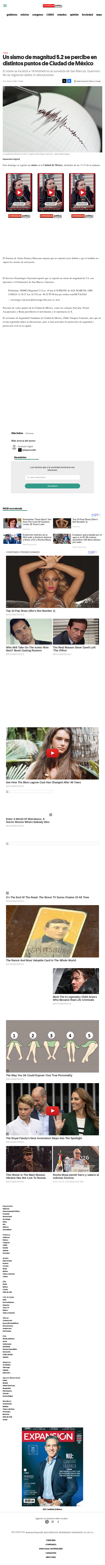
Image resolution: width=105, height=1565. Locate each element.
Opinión (5, 1250)
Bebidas (5, 1406)
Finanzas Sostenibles (10, 1349)
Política (6, 1234)
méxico (25, 14)
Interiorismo (7, 1331)
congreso (37, 14)
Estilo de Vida (7, 1417)
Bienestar (6, 1414)
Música (5, 1310)
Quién (5, 1258)
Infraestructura (8, 1326)
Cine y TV (6, 1307)
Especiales (6, 1372)
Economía (6, 1214)
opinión (74, 14)
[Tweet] (64, 81)
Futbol (5, 1380)
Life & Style (8, 1297)
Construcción (7, 1320)
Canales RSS (51, 1553)
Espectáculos (7, 1260)
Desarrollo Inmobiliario (11, 1323)
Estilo (4, 1299)
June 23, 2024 (54, 300)
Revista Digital (8, 1396)
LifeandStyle (7, 1229)
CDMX (50, 14)
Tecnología (6, 1219)
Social (5, 1341)
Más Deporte (7, 1391)
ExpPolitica (47, 1522)
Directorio (51, 1557)
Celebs (5, 1289)
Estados (5, 1247)
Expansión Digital (25, 446)
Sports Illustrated (11, 1377)
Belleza (5, 1271)
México (5, 1240)
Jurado (5, 1419)
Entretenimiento (8, 1302)
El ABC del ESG (8, 1354)
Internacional (7, 1216)
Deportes (6, 1305)
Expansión (8, 1206)
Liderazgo (6, 1367)
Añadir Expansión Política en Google (89, 81)
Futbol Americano (9, 1385)
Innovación (6, 1352)
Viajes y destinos (8, 1409)
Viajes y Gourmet (9, 1274)
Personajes (6, 1411)
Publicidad (51, 1540)
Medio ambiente (8, 1338)
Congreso (6, 1242)
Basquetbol (7, 1388)
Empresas (6, 1208)
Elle (4, 1281)
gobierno (12, 14)
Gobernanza (7, 1344)
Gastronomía (7, 1403)
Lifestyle (6, 1393)
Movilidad (6, 1346)
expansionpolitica (52, 1522)
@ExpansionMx (29, 450)
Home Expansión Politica (11, 1211)
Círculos (5, 1266)
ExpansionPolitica (58, 1522)
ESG (4, 1224)
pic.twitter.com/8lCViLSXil (73, 294)
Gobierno (6, 1237)
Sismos (30, 433)
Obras (5, 1222)
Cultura (5, 1276)
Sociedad (87, 14)
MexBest (7, 1401)
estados (62, 14)
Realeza (5, 1263)
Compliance (51, 1544)
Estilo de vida (7, 1292)
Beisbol (5, 1383)
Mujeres (6, 1227)
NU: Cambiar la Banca (52, 1509)
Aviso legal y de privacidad (51, 1548)
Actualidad (6, 1364)
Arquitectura (7, 1328)
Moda (5, 1268)
